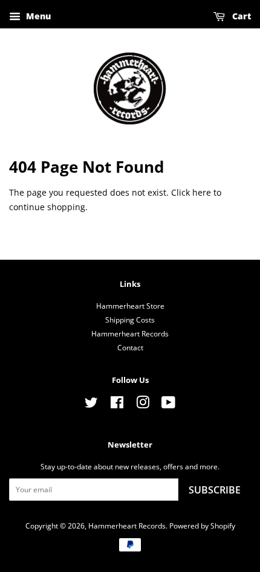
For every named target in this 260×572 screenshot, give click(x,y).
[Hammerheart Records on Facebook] (117, 405)
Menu (37, 16)
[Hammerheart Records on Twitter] (91, 405)
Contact (130, 347)
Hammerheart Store (130, 305)
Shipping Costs (130, 319)
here (201, 192)
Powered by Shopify (202, 525)
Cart (240, 16)
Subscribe (215, 489)
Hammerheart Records (130, 333)
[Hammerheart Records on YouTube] (168, 405)
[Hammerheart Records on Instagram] (142, 405)
